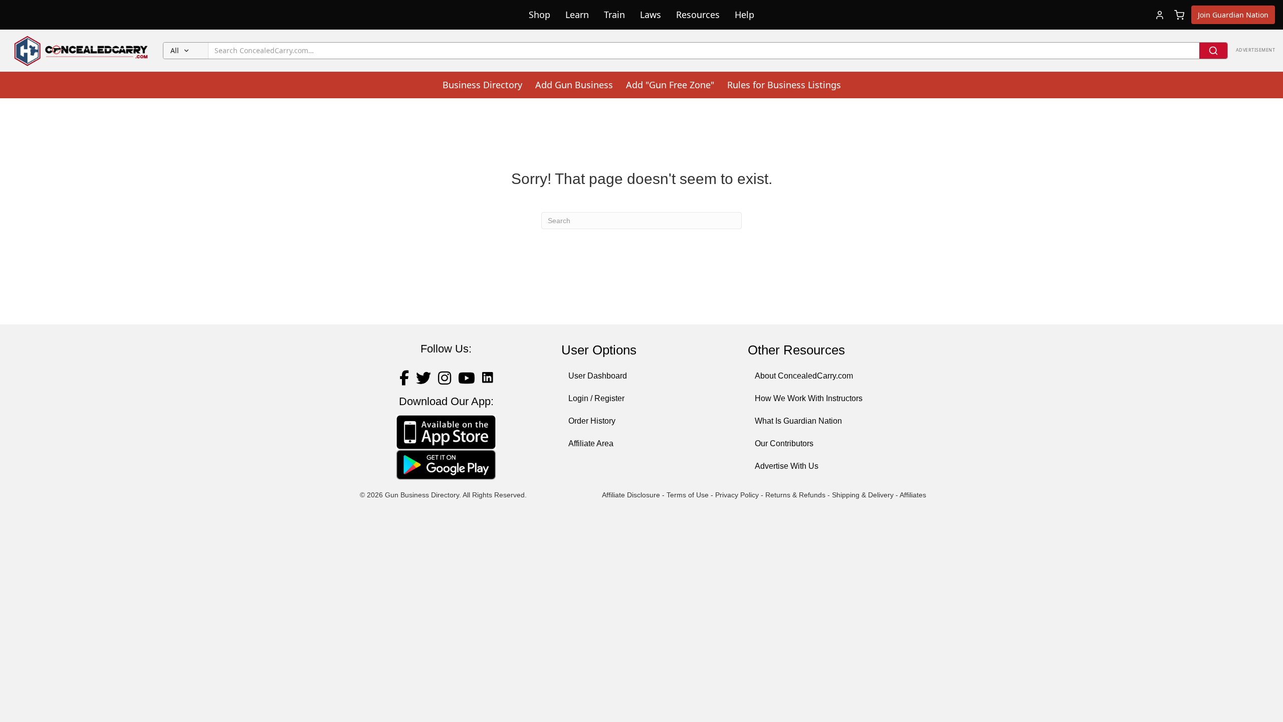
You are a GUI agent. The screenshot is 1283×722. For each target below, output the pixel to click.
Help (744, 15)
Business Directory (482, 85)
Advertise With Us (786, 466)
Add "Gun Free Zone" (670, 85)
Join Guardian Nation (1233, 15)
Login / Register (596, 398)
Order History (591, 421)
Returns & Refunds (795, 495)
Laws (650, 15)
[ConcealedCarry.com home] (81, 51)
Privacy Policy (737, 495)
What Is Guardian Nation (798, 421)
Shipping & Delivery (863, 495)
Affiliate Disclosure (631, 495)
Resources (698, 15)
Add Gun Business (574, 85)
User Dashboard (597, 376)
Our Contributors (784, 443)
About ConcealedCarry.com (804, 376)
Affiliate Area (590, 443)
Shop (539, 15)
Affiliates (913, 495)
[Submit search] (1213, 51)
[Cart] (1179, 15)
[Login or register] (1159, 15)
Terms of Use (688, 495)
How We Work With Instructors (809, 398)
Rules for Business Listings (784, 85)
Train (614, 15)
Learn (577, 15)
